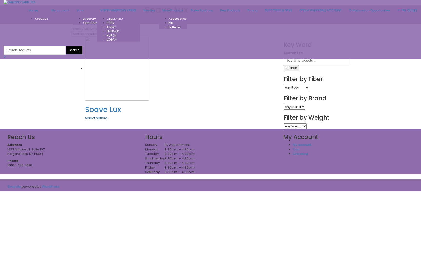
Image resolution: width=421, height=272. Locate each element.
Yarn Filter (90, 23)
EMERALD (113, 31)
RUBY (110, 23)
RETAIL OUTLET (407, 10)
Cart (296, 149)
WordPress (50, 186)
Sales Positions (202, 10)
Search (291, 68)
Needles (149, 10)
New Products (230, 10)
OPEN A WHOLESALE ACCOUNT (320, 10)
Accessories (178, 19)
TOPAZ (111, 27)
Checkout (300, 153)
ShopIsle (14, 186)
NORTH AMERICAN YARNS (118, 10)
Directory (89, 19)
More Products (173, 10)
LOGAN (111, 40)
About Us (41, 19)
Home (33, 10)
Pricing (253, 10)
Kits (171, 23)
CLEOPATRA (115, 19)
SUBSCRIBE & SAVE (278, 10)
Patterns (175, 27)
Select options (96, 118)
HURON (112, 35)
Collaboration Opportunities (369, 10)
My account (60, 10)
